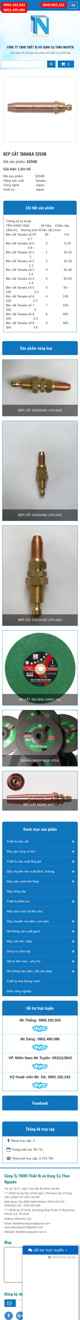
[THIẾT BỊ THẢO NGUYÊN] (40, 26)
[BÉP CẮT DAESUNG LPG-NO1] (40, 575)
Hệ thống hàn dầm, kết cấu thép (29, 971)
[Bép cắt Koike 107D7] (40, 790)
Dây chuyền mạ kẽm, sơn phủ (28, 921)
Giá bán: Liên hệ (17, 169)
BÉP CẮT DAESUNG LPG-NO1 (40, 620)
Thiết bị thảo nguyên (63, 1257)
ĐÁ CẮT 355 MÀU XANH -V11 (40, 699)
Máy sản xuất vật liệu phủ (25, 911)
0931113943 (62, 1058)
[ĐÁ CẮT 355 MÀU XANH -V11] (40, 667)
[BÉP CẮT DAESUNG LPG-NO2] (40, 470)
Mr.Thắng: (28, 1020)
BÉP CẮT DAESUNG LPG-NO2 (40, 515)
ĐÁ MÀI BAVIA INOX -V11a (40, 760)
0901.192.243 (59, 1077)
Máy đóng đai (16, 891)
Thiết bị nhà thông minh (23, 981)
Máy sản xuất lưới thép (23, 881)
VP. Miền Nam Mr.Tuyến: (29, 1058)
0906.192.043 (14, 5)
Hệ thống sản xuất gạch (23, 931)
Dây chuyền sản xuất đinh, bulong (30, 871)
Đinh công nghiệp (19, 991)
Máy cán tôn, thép (19, 941)
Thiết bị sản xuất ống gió (24, 861)
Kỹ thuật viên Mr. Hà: (28, 1077)
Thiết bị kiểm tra (18, 901)
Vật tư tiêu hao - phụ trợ (23, 961)
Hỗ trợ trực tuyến (48, 1250)
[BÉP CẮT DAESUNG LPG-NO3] (40, 387)
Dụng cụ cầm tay (18, 951)
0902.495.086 (14, 10)
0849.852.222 (53, 5)
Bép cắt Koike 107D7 (40, 804)
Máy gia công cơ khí (21, 851)
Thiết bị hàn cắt (17, 841)
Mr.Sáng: (28, 1039)
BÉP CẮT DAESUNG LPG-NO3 (40, 410)
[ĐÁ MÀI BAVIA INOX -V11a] (40, 738)
